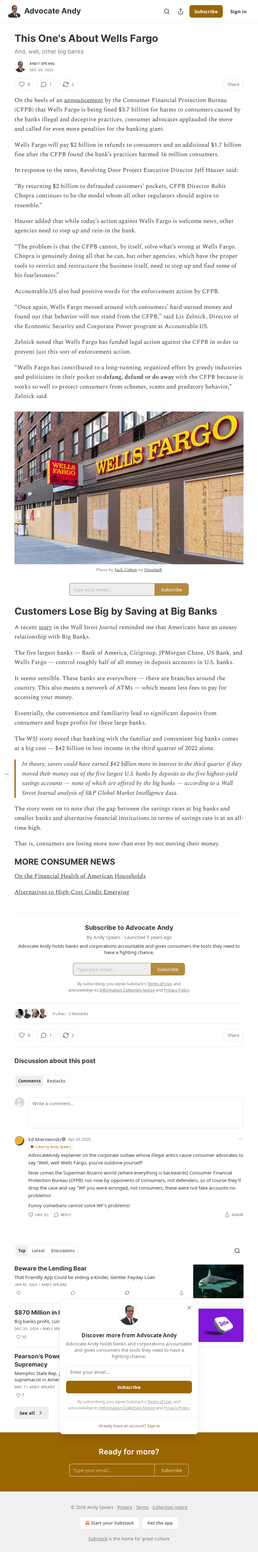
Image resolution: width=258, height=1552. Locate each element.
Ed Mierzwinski (44, 1139)
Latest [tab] (38, 1251)
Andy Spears (42, 63)
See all (27, 1413)
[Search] (166, 11)
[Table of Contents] (7, 776)
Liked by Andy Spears (53, 1146)
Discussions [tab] (63, 1251)
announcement (83, 100)
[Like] (18, 1293)
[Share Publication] (180, 11)
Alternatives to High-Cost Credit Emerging (71, 892)
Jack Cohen (126, 569)
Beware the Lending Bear (50, 1268)
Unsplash (153, 569)
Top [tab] (21, 1251)
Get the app (160, 1523)
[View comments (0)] (73, 1293)
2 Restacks (78, 1013)
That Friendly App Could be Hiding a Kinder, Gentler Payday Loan (84, 1277)
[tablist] (41, 1081)
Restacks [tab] (56, 1081)
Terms (142, 1507)
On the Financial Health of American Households (80, 876)
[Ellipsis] (240, 1139)
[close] (189, 1308)
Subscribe (206, 11)
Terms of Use (159, 1401)
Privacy (124, 1507)
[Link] (6, 611)
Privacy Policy (176, 1408)
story (45, 627)
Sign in (238, 11)
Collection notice (170, 1507)
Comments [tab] (29, 1081)
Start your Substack (112, 1523)
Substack (97, 1539)
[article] (129, 1281)
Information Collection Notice (127, 1408)
